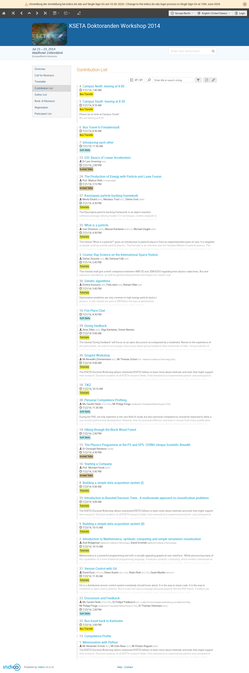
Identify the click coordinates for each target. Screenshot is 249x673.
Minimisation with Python (98, 642)
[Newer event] (37, 13)
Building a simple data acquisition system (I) (111, 483)
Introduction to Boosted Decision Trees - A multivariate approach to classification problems (144, 498)
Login (242, 13)
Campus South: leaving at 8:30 (102, 101)
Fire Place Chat (92, 311)
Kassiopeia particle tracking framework (108, 196)
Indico (41, 667)
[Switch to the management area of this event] (79, 13)
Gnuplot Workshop (94, 355)
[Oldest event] (14, 13)
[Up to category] (29, 13)
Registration (41, 107)
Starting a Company (95, 464)
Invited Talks (86, 169)
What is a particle (93, 225)
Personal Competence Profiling (103, 400)
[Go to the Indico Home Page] (4, 13)
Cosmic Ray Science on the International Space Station (118, 255)
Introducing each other (96, 142)
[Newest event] (45, 13)
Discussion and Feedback (99, 598)
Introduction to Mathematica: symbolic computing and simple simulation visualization (140, 539)
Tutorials (84, 207)
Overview (40, 69)
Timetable (40, 81)
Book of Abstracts (45, 101)
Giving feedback (93, 326)
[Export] (56, 13)
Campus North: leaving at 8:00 (101, 86)
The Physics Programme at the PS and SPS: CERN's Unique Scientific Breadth (134, 445)
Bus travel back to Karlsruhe (101, 621)
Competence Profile (95, 636)
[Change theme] (67, 13)
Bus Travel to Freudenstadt (99, 127)
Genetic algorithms (94, 281)
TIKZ (85, 385)
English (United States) (214, 13)
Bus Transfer (86, 94)
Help (119, 667)
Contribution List (44, 88)
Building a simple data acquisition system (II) (112, 524)
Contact (128, 667)
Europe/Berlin (182, 13)
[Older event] (21, 13)
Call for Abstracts (44, 75)
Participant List (43, 113)
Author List (41, 94)
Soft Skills (85, 150)
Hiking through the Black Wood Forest (107, 430)
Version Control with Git (98, 569)
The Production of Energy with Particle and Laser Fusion (120, 177)
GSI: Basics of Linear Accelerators (105, 158)
